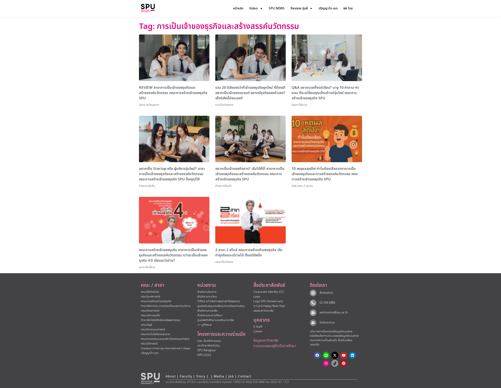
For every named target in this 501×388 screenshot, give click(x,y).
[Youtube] (343, 355)
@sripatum (326, 293)
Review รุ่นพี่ (299, 8)
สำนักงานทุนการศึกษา (209, 315)
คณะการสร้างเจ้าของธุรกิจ (156, 301)
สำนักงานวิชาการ (206, 292)
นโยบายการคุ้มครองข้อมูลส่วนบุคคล (331, 331)
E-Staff (257, 327)
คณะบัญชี (146, 325)
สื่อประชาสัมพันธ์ (269, 285)
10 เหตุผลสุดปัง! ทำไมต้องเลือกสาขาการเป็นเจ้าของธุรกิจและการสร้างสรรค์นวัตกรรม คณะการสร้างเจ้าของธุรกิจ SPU (325, 174)
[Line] (326, 355)
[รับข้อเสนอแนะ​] (313, 322)
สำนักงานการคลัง (207, 310)
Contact (244, 376)
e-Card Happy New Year (269, 306)
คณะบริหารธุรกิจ (150, 315)
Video (253, 8)
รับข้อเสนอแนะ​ (327, 322)
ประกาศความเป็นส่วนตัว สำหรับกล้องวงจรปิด (331, 342)
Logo (256, 296)
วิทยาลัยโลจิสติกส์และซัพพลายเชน (160, 320)
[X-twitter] (334, 355)
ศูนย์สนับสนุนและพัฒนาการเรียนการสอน (221, 306)
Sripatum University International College (165, 348)
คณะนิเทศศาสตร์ (150, 296)
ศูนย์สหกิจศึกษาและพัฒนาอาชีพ (215, 320)
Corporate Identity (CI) (268, 292)
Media (219, 376)
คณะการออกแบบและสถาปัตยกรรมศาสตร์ (165, 339)
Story (200, 376)
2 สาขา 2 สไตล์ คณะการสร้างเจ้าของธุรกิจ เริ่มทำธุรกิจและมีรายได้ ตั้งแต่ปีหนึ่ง (248, 252)
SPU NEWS (277, 8)
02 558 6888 (327, 303)
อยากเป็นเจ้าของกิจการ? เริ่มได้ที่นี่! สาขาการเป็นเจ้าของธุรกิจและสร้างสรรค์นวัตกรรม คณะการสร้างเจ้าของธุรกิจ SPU (249, 174)
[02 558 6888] (313, 303)
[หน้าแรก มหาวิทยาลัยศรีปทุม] (150, 378)
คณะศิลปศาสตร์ (150, 310)
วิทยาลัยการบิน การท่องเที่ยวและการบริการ (165, 306)
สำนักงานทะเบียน (207, 296)
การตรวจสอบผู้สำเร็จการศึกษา (274, 346)
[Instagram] (326, 363)
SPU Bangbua (206, 350)
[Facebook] (317, 355)
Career (258, 331)
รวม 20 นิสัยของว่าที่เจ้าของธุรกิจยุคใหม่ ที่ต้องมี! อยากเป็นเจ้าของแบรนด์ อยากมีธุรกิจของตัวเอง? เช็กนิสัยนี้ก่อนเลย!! (250, 93)
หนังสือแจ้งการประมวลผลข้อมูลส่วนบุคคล (334, 336)
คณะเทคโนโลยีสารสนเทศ (155, 334)
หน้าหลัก (238, 8)
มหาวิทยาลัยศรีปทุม (208, 345)
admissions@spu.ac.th (333, 312)
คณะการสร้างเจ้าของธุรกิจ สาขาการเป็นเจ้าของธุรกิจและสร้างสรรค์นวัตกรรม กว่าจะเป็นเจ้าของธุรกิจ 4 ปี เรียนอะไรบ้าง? (173, 255)
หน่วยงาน (206, 285)
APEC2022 (204, 355)
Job (231, 376)
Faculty (186, 376)
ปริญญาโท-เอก (328, 8)
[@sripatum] (313, 293)
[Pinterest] (343, 363)
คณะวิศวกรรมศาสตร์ (153, 329)
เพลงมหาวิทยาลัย (263, 310)
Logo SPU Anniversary (268, 301)
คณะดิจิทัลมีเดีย (150, 292)
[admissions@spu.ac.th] (313, 312)
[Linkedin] (352, 355)
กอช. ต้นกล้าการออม (209, 341)
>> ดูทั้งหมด (204, 325)
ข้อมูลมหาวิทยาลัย (265, 340)
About (171, 376)
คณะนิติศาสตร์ (149, 343)
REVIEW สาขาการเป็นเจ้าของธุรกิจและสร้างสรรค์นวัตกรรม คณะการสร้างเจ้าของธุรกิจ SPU (173, 93)
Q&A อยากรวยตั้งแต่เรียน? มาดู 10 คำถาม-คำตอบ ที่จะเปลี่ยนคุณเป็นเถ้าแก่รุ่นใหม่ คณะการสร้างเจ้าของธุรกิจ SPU (325, 93)
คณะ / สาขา (152, 285)
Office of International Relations (218, 301)
